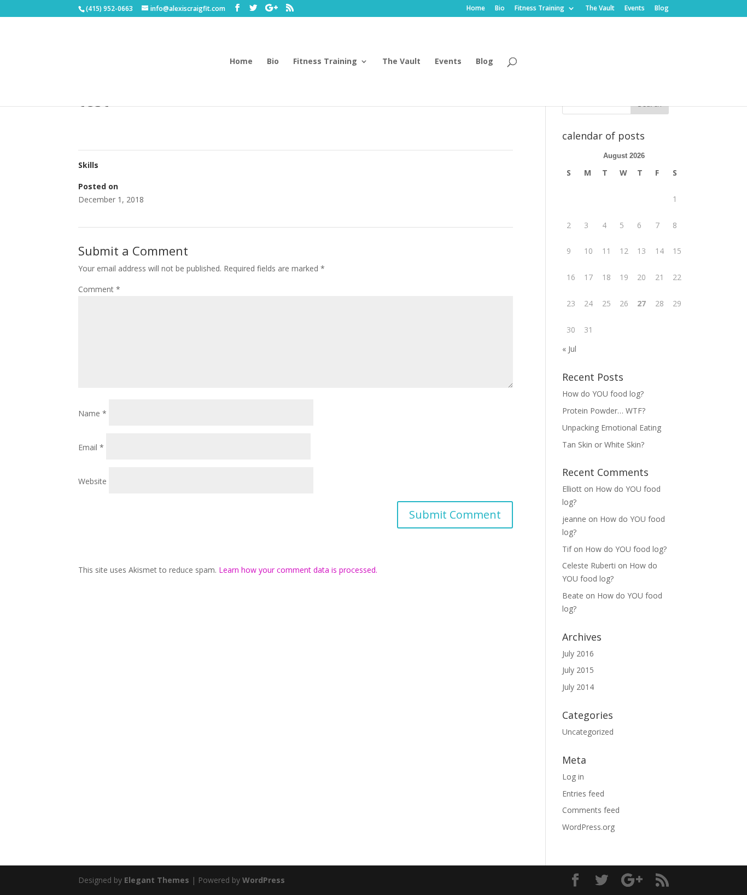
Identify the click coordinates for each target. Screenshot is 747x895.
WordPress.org (588, 827)
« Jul (569, 349)
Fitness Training (539, 9)
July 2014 (578, 687)
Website (92, 481)
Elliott (572, 489)
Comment (99, 289)
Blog (662, 9)
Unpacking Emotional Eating (611, 427)
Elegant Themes (156, 880)
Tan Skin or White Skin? (603, 444)
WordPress (263, 880)
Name (92, 413)
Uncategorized (588, 732)
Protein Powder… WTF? (603, 410)
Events (635, 9)
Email (91, 447)
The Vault (600, 9)
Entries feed (583, 793)
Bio (500, 9)
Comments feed (591, 810)
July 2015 (578, 670)
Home (475, 9)
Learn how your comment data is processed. (298, 570)
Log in (573, 776)
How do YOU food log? (603, 393)
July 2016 (578, 653)
